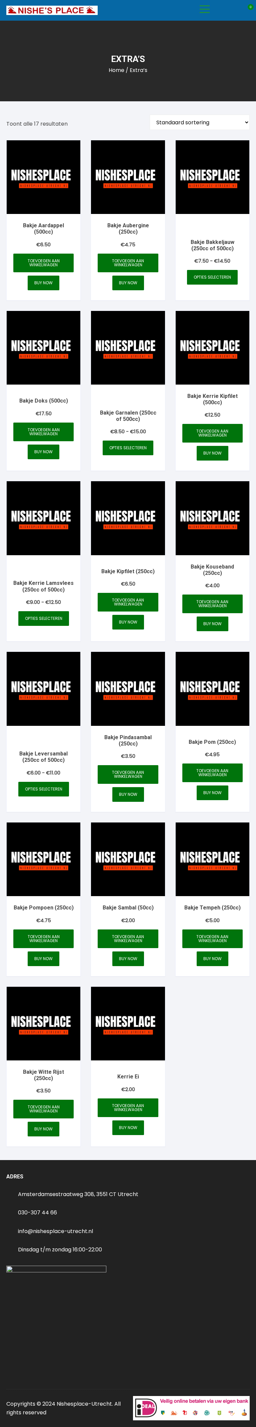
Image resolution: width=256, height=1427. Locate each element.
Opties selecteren (212, 277)
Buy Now (43, 283)
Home (116, 70)
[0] (247, 10)
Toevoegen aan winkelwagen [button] (44, 263)
